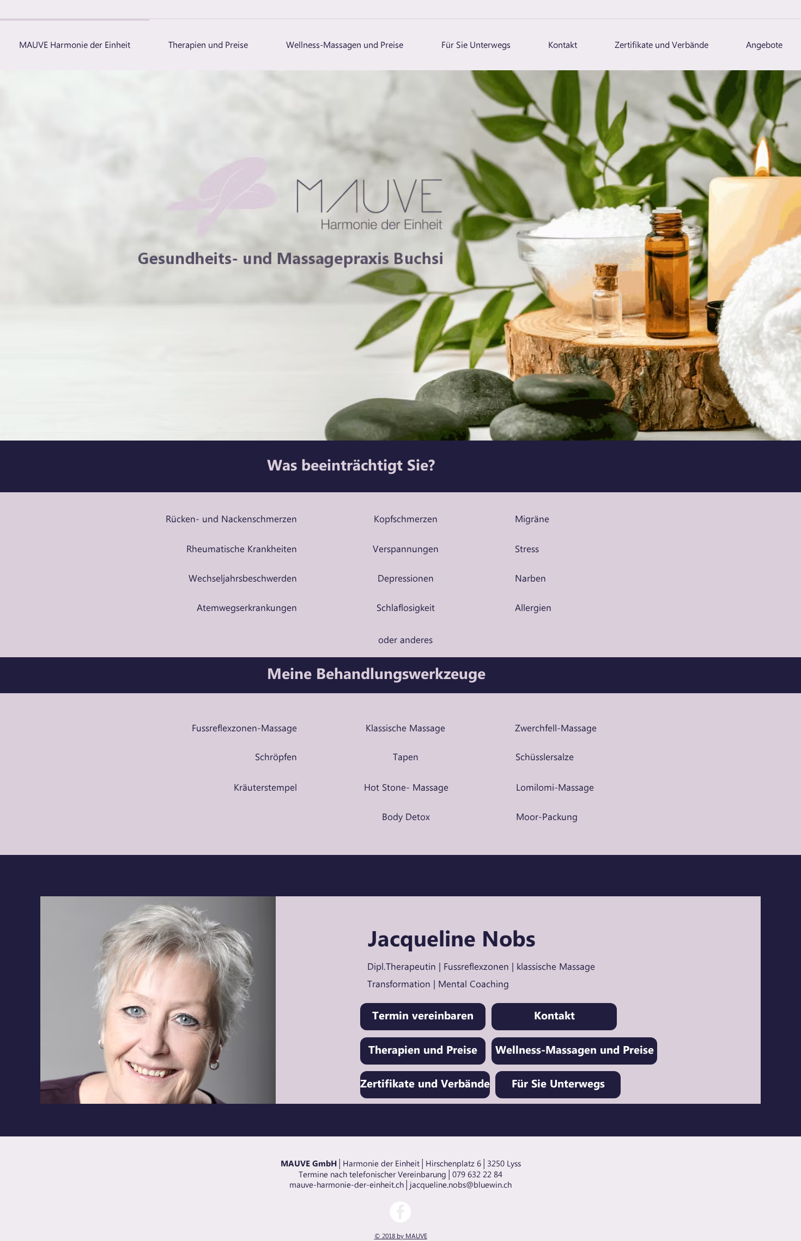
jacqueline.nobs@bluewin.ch (461, 1185)
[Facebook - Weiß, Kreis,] (400, 1211)
